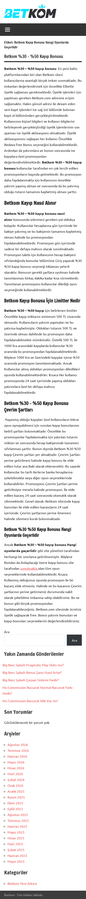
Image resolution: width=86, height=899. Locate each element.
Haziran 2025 (17, 826)
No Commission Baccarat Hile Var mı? (30, 701)
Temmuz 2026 (18, 750)
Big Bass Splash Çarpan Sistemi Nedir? (31, 680)
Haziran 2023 (17, 855)
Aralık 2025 (16, 791)
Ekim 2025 (15, 803)
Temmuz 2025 (18, 820)
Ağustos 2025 (18, 814)
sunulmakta (29, 568)
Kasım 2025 (16, 797)
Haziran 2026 (17, 756)
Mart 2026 (15, 774)
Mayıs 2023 (16, 861)
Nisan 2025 (16, 838)
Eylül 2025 (15, 809)
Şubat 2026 (16, 779)
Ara (6, 632)
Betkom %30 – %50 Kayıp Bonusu (33, 56)
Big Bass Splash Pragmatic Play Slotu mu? (33, 665)
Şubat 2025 (16, 849)
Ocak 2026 (15, 785)
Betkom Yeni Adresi (22, 883)
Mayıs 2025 (16, 832)
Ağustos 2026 (18, 744)
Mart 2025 (15, 844)
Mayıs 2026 (16, 762)
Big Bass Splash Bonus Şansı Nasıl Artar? (32, 672)
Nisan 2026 (16, 768)
